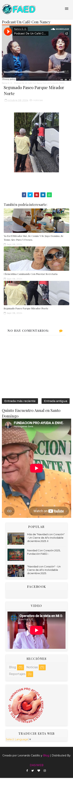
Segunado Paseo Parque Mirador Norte (26, 308)
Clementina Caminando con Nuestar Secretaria (30, 273)
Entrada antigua (55, 401)
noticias (38, 100)
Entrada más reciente (20, 401)
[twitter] (33, 770)
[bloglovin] (38, 770)
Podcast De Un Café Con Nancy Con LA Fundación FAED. (39, 83)
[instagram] (45, 770)
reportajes (17, 674)
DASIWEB (36, 765)
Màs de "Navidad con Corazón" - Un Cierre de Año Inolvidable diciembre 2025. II (46, 537)
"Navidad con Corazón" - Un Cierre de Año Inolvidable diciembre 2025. (44, 570)
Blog (12, 667)
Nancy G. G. (7, 83)
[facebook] (27, 770)
